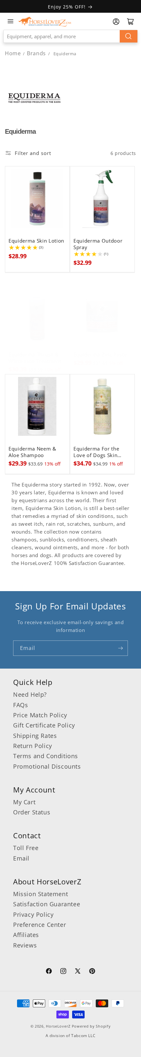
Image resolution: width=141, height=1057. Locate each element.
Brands (37, 53)
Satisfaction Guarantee (46, 904)
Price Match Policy (40, 715)
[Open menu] (10, 21)
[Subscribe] (120, 648)
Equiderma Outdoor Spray (97, 244)
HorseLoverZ (58, 1026)
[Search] (128, 36)
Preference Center (39, 925)
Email (21, 858)
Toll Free (25, 848)
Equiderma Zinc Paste (100, 354)
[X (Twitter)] (77, 972)
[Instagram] (63, 972)
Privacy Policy (33, 914)
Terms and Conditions (45, 756)
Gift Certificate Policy (44, 725)
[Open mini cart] (130, 21)
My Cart (24, 802)
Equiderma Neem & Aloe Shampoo (32, 452)
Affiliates (26, 935)
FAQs (20, 705)
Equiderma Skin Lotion (36, 241)
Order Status (31, 812)
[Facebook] (49, 972)
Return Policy (32, 746)
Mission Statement (40, 894)
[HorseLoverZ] (44, 21)
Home (13, 53)
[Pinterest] (92, 972)
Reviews (25, 945)
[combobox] (70, 36)
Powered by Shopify (91, 1026)
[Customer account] (116, 21)
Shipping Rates (35, 736)
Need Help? (30, 694)
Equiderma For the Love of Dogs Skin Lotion (96, 452)
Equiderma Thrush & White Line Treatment (35, 358)
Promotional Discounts (47, 766)
